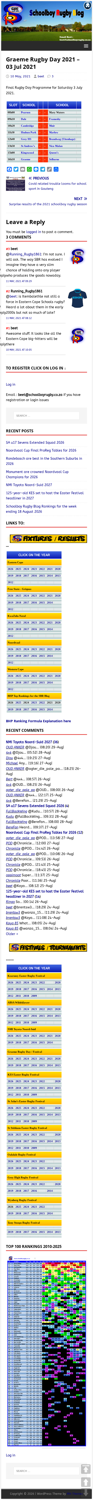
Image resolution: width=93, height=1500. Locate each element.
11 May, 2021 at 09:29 (19, 281)
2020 (58, 569)
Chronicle (13, 849)
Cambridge (27, 126)
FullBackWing (16, 811)
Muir (52, 126)
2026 (10, 569)
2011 (18, 996)
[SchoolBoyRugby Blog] (46, 38)
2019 (10, 575)
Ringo (10, 902)
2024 (26, 569)
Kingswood (27, 152)
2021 (50, 569)
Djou (9, 758)
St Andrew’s (28, 146)
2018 (18, 575)
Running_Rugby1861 (25, 254)
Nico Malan (55, 146)
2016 (34, 575)
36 (56, 742)
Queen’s (53, 152)
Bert (9, 779)
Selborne (54, 159)
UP (86, 1482)
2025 (18, 569)
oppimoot (13, 875)
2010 (26, 996)
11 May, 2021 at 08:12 (19, 318)
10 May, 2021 (20, 76)
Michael (12, 763)
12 (80, 833)
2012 (10, 582)
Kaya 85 (12, 923)
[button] (85, 45)
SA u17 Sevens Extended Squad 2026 (35, 443)
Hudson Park (28, 132)
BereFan (12, 827)
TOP (86, 1469)
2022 (42, 569)
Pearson (25, 112)
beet (41, 76)
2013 (58, 575)
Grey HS (26, 139)
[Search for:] (46, 416)
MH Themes (75, 1493)
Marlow (53, 132)
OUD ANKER (15, 747)
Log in (10, 385)
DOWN (86, 1493)
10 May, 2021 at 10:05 (19, 350)
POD (9, 843)
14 (38, 897)
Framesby (55, 119)
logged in (33, 232)
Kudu (10, 817)
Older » (12, 934)
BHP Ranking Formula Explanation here (38, 721)
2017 (26, 575)
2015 (42, 575)
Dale (23, 119)
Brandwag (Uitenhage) (62, 139)
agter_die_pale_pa (20, 790)
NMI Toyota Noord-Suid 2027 (29, 485)
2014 (50, 575)
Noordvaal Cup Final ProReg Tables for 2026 (41, 451)
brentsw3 (13, 913)
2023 (34, 569)
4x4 (8, 753)
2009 (34, 996)
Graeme (25, 159)
